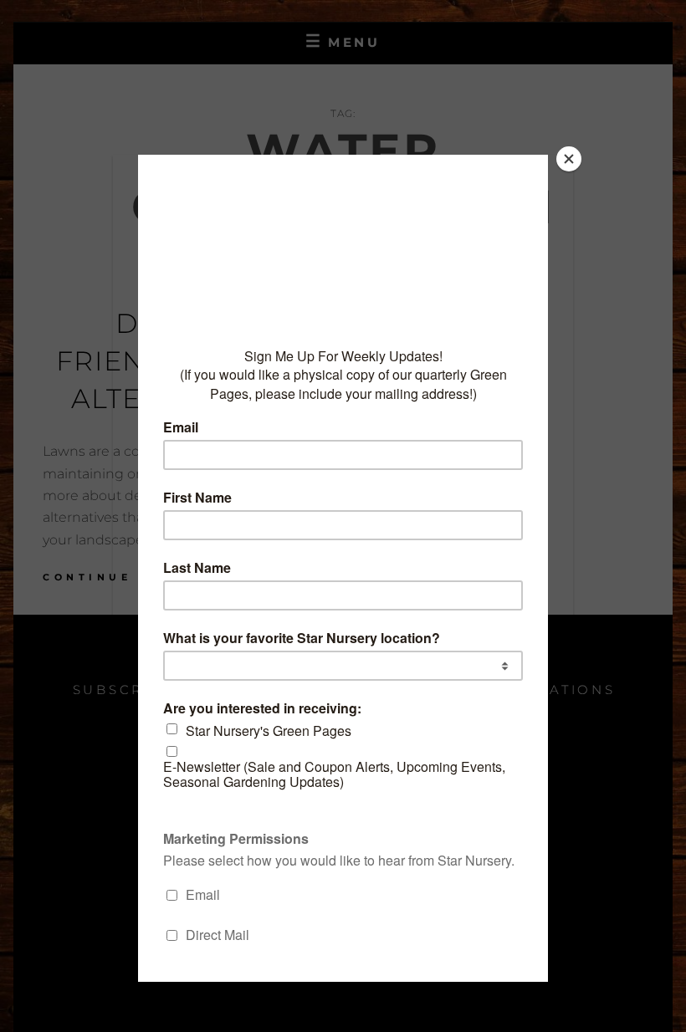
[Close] (568, 158)
